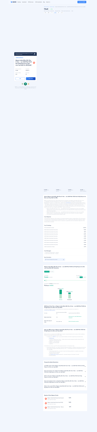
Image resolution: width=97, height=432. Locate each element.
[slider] (46, 280)
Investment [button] (24, 2)
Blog (44, 2)
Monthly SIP (47, 271)
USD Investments (38, 2)
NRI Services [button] (30, 2)
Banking (19, 2)
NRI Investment (46, 6)
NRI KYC (54, 336)
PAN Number (51, 338)
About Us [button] (48, 2)
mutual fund (68, 202)
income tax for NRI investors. (49, 310)
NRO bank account (55, 354)
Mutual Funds (52, 6)
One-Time (31, 78)
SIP (20, 78)
